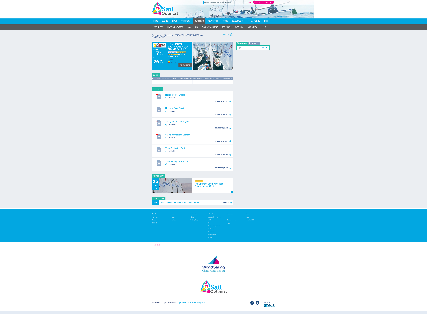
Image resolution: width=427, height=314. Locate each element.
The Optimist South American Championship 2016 (209, 185)
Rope (266, 21)
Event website (185, 65)
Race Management (210, 27)
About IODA (158, 27)
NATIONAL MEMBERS (175, 27)
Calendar (155, 217)
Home (155, 21)
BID (196, 27)
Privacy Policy (201, 303)
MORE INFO (225, 203)
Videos (192, 217)
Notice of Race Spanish (175, 108)
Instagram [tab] (243, 43)
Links (210, 238)
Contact (249, 2)
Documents (212, 235)
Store (225, 21)
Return (226, 35)
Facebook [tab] (255, 43)
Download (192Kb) (222, 101)
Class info (199, 21)
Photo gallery (194, 220)
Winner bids (168, 35)
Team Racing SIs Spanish (176, 161)
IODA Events (156, 223)
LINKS (264, 27)
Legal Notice (182, 303)
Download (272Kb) (222, 128)
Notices (173, 220)
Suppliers (211, 232)
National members (214, 217)
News (174, 21)
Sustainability (254, 21)
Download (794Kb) (222, 168)
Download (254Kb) (222, 141)
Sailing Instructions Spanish (177, 135)
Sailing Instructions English (177, 121)
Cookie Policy (191, 303)
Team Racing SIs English (176, 148)
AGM (189, 27)
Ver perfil (265, 47)
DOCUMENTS (252, 27)
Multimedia (185, 21)
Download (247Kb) (222, 114)
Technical (226, 27)
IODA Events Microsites (262, 2)
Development (237, 21)
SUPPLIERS (239, 27)
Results (154, 220)
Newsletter (213, 21)
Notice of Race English (175, 95)
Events (165, 21)
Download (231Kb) (222, 154)
